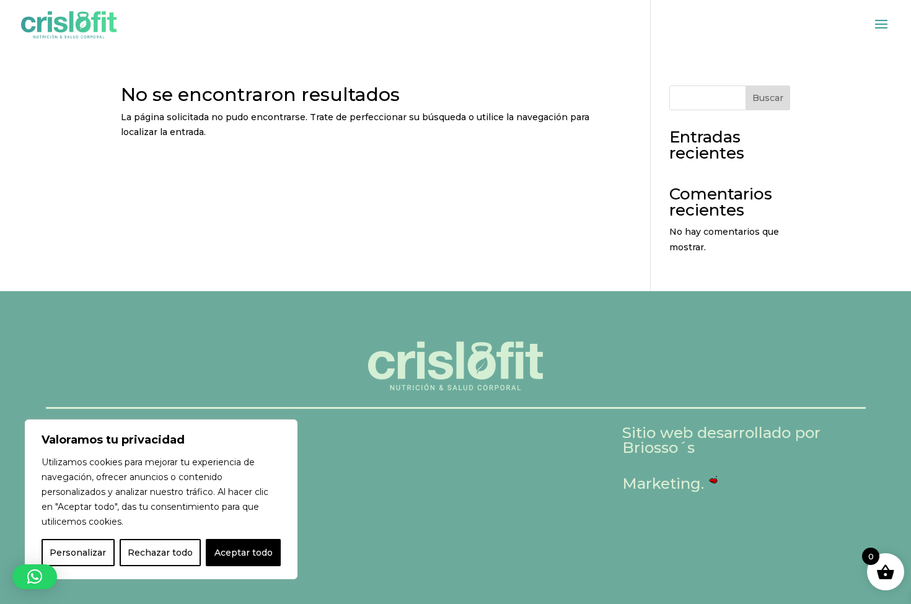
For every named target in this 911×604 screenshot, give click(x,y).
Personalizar (78, 552)
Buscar (767, 97)
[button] (34, 576)
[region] (161, 499)
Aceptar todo (243, 552)
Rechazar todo (160, 552)
